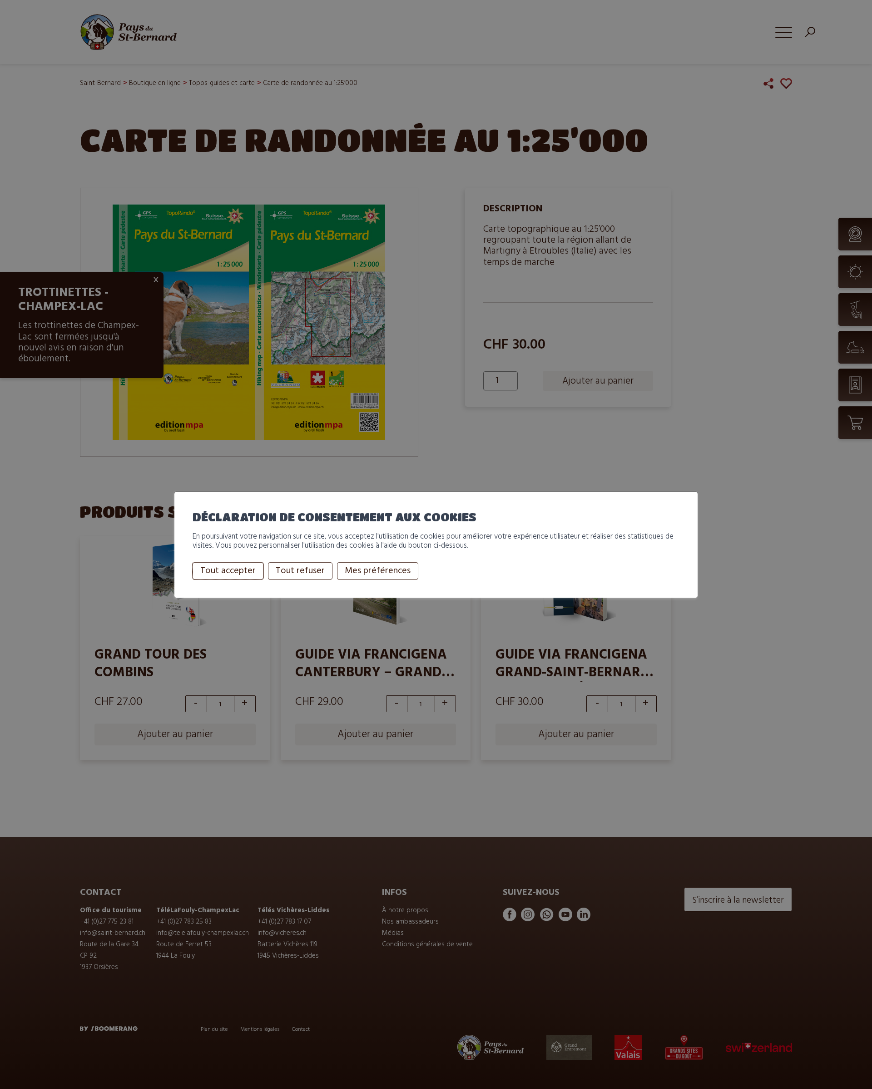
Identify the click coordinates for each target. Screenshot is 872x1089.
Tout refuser (300, 571)
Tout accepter (228, 571)
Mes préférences (378, 571)
